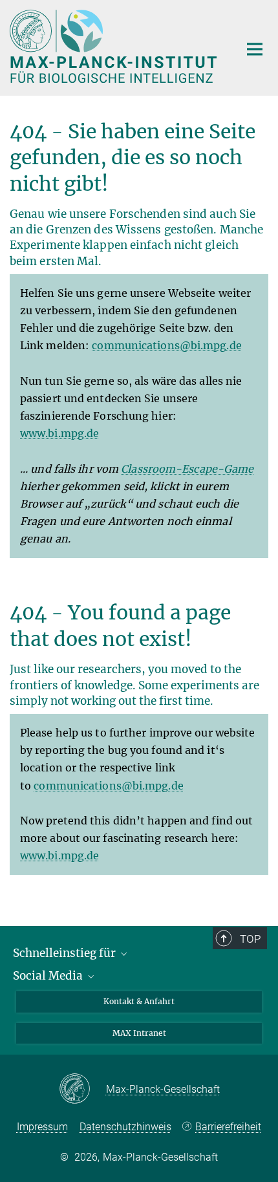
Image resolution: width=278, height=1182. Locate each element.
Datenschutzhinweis (125, 1127)
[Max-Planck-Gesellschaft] (82, 1089)
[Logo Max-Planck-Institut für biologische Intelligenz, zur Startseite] (115, 46)
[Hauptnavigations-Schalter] (255, 49)
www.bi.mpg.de (59, 433)
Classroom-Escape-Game (187, 468)
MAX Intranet (139, 1033)
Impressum (42, 1127)
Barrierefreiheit (228, 1127)
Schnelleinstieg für (65, 953)
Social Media (49, 975)
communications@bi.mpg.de (166, 345)
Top (250, 938)
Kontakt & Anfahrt (139, 1001)
